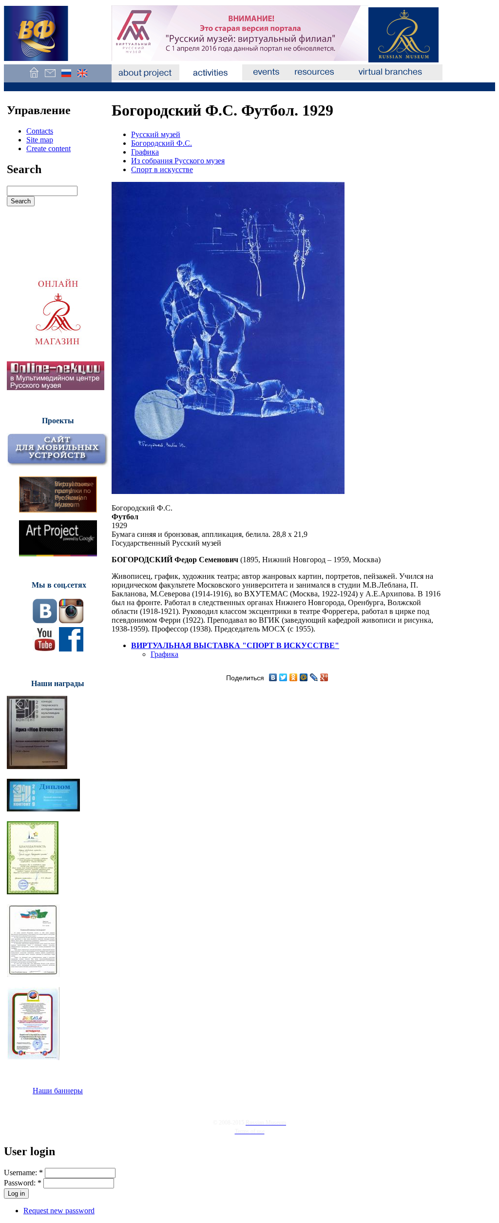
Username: (23, 1172)
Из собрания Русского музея (178, 161)
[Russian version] (66, 78)
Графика (145, 152)
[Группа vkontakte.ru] (45, 620)
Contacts (39, 131)
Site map (39, 140)
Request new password (59, 1210)
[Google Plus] (324, 677)
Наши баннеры (58, 1090)
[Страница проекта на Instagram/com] (71, 620)
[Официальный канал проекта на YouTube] (45, 649)
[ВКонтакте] (273, 677)
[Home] (34, 78)
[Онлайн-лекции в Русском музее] (55, 387)
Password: (22, 1183)
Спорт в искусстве (162, 169)
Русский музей (155, 134)
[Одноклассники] (293, 677)
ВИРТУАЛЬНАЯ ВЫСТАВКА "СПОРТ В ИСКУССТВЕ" (235, 645)
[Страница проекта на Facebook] (71, 649)
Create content (48, 148)
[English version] (82, 78)
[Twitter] (283, 677)
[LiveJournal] (314, 677)
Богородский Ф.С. (161, 143)
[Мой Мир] (304, 677)
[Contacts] (50, 78)
